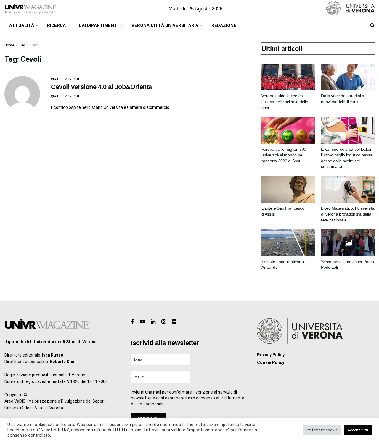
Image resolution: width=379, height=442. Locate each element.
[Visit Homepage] (30, 9)
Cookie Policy (270, 362)
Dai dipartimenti (98, 25)
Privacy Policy (271, 354)
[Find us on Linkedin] (153, 321)
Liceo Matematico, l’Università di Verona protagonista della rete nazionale (348, 214)
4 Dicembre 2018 (67, 79)
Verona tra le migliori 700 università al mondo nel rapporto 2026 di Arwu (283, 155)
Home (9, 45)
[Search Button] (372, 25)
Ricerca (56, 25)
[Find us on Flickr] (174, 321)
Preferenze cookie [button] (322, 430)
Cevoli (35, 45)
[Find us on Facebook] (132, 321)
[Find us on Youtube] (142, 321)
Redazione (223, 25)
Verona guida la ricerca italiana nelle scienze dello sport (284, 101)
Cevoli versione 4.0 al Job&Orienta (101, 86)
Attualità (21, 25)
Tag (22, 45)
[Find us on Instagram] (163, 321)
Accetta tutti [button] (358, 430)
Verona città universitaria (164, 25)
